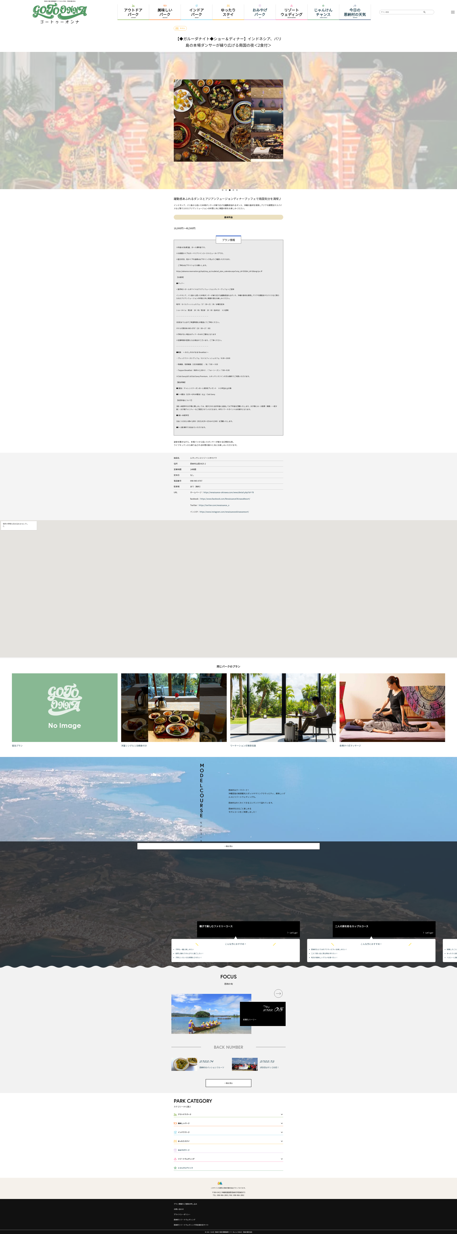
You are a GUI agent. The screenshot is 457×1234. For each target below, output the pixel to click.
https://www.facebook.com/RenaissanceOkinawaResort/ (225, 498)
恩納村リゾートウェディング (184, 1219)
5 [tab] (236, 191)
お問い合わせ (179, 1209)
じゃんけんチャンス (185, 1168)
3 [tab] (229, 191)
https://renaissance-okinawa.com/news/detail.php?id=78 (229, 492)
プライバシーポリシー (182, 1214)
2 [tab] (226, 191)
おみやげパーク (184, 1150)
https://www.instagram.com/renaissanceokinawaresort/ (224, 511)
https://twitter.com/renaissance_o (214, 505)
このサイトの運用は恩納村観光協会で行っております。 (228, 1188)
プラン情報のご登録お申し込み (185, 1204)
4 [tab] (233, 191)
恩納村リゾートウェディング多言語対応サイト (191, 1225)
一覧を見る (228, 846)
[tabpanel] (228, 120)
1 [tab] (222, 191)
